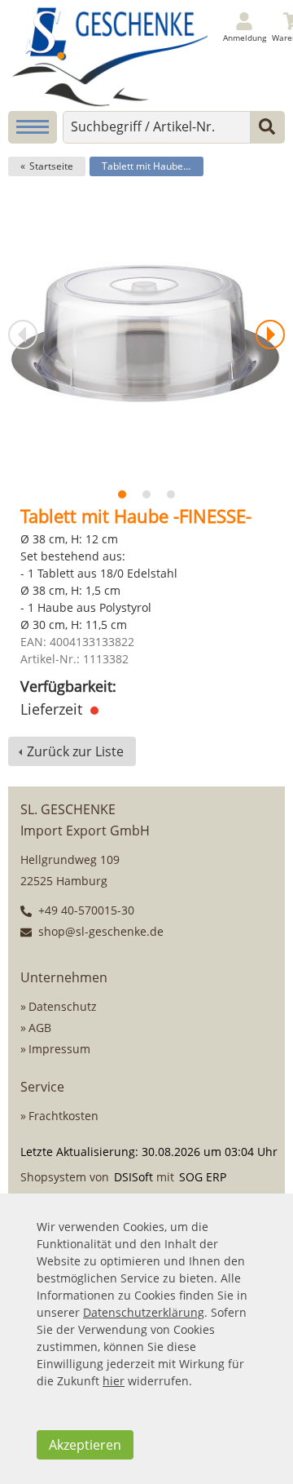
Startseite (51, 166)
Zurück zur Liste (75, 751)
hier (114, 1381)
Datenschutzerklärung (143, 1312)
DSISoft (133, 1177)
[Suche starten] (267, 127)
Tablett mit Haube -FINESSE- (152, 166)
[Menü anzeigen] (32, 127)
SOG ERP (202, 1177)
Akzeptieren (85, 1445)
